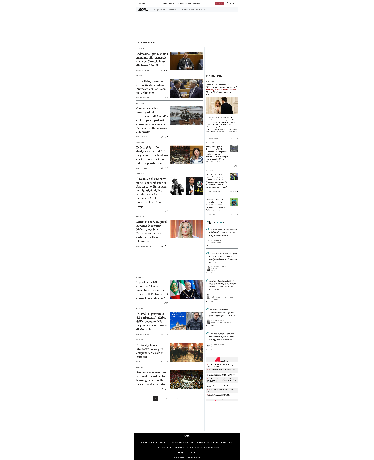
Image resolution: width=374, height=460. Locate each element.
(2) (237, 166)
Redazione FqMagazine (145, 211)
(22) (236, 191)
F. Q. (138, 361)
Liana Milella (141, 168)
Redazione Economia (214, 166)
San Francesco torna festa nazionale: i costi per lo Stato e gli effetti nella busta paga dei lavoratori (151, 378)
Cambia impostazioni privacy (180, 442)
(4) (212, 349)
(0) (167, 211)
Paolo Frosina (142, 303)
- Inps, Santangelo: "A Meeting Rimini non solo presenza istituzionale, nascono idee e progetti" (221, 375)
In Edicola (165, 3)
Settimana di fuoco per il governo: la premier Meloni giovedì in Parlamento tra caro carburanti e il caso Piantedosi (151, 231)
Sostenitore (216, 240)
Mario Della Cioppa (218, 267)
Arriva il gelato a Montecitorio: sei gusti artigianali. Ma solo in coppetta (150, 351)
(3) (167, 246)
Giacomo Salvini (142, 70)
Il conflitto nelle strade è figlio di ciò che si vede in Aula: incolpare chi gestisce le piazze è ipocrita (223, 258)
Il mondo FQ (195, 3)
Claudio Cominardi (218, 294)
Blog (170, 3)
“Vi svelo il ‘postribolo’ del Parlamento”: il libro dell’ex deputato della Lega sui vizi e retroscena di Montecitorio (151, 321)
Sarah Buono (141, 137)
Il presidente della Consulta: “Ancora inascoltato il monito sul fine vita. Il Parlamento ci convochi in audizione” (152, 290)
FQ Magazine (183, 3)
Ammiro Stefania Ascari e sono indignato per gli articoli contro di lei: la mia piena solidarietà (222, 285)
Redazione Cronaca (213, 191)
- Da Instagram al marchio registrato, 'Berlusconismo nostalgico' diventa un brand (218, 395)
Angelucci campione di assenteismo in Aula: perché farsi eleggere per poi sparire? (222, 312)
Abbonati (219, 3)
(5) (167, 97)
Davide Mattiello (217, 320)
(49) (212, 325)
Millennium (176, 3)
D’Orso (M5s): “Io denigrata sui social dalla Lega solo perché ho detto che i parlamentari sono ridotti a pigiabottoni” (152, 155)
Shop (189, 3)
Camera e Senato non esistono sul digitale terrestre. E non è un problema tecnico (223, 232)
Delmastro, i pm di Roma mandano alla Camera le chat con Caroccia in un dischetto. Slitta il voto (152, 59)
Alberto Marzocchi (143, 334)
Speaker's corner (218, 344)
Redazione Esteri (212, 138)
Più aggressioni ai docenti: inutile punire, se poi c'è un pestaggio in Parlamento (221, 336)
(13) (167, 303)
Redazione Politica (143, 246)
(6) (167, 389)
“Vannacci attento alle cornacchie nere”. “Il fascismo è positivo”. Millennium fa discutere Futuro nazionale (215, 204)
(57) (167, 70)
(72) (167, 361)
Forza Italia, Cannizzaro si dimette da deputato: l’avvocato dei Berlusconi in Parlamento (151, 87)
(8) (167, 168)
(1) (167, 136)
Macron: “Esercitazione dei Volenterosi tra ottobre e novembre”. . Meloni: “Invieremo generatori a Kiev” (221, 89)
